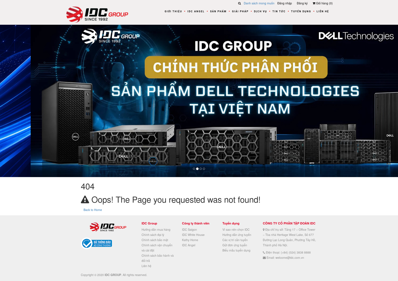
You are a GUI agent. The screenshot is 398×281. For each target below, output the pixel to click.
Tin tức (279, 11)
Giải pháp (240, 11)
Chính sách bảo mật (155, 240)
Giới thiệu (173, 11)
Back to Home (93, 209)
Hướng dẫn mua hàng (156, 229)
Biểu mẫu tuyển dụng (236, 250)
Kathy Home (190, 240)
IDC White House (193, 234)
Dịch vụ (260, 11)
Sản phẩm (218, 11)
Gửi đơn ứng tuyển (234, 245)
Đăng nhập (284, 3)
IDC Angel (196, 11)
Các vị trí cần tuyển (235, 240)
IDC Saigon (189, 229)
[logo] (97, 14)
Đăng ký (302, 3)
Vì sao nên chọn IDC (236, 229)
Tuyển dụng (301, 11)
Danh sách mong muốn (259, 3)
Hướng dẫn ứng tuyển (236, 234)
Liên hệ (323, 11)
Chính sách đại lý (153, 234)
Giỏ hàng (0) (324, 3)
